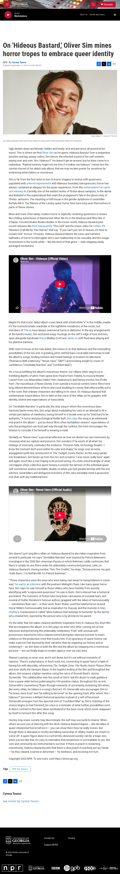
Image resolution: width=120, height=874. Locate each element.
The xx (28, 330)
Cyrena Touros (19, 62)
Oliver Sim (48, 152)
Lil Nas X (98, 226)
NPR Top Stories (20, 769)
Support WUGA (51, 845)
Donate (108, 4)
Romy (43, 338)
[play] (8, 14)
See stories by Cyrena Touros (21, 801)
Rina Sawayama (41, 226)
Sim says (72, 418)
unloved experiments (38, 183)
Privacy (71, 838)
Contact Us (49, 838)
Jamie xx (72, 338)
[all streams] (115, 15)
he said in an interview (28, 584)
